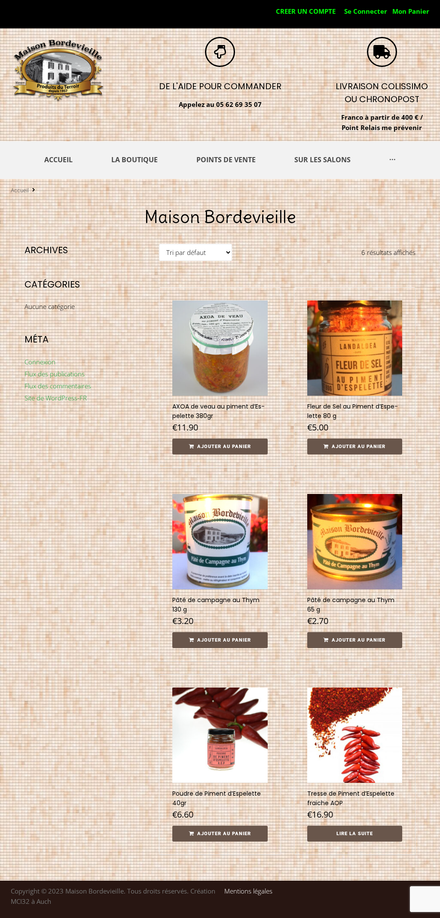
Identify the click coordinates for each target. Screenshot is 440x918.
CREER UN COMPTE (306, 11)
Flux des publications (54, 374)
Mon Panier (410, 11)
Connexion (39, 362)
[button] (219, 447)
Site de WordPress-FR (55, 398)
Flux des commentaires (57, 386)
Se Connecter (365, 11)
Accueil (20, 190)
